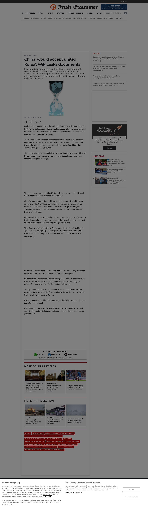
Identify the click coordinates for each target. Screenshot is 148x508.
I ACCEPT (131, 489)
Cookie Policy (47, 497)
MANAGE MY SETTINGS (131, 497)
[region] (74, 493)
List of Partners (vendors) (73, 492)
